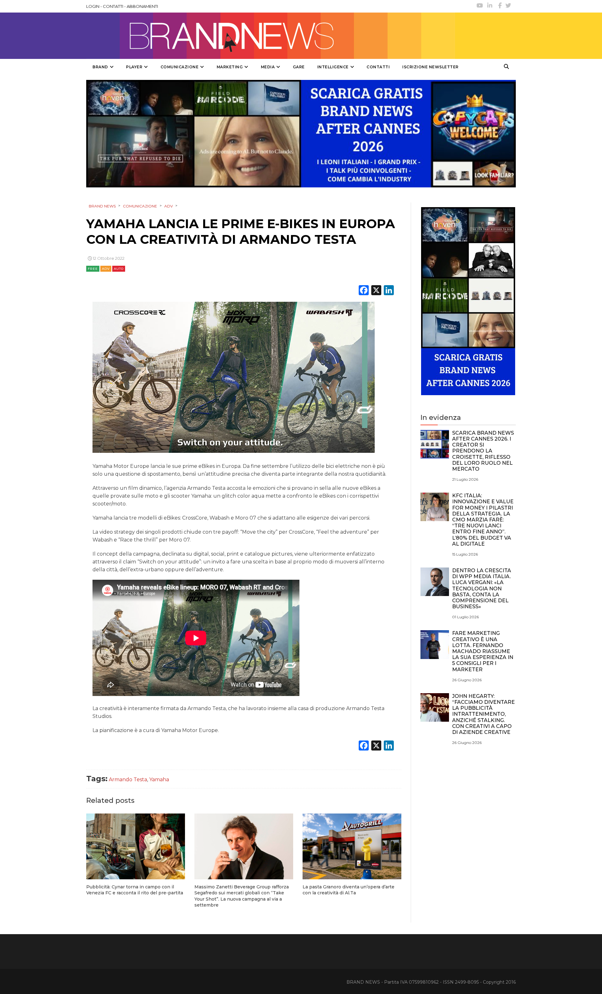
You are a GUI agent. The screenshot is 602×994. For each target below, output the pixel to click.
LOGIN (92, 6)
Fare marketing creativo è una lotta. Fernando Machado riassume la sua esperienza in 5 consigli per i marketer (482, 651)
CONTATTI (113, 6)
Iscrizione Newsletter (430, 67)
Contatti (378, 67)
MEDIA (268, 67)
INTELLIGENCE (333, 67)
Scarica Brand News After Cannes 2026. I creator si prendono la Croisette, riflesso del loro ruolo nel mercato (483, 451)
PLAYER (134, 67)
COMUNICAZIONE (180, 67)
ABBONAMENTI (142, 6)
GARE (299, 67)
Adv (106, 269)
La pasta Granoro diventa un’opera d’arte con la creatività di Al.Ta (348, 890)
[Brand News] (270, 36)
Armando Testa (128, 779)
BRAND (100, 67)
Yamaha (159, 779)
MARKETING (230, 67)
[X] (376, 291)
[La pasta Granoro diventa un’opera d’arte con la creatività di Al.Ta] (352, 846)
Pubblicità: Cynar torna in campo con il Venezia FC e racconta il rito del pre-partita (134, 890)
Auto (119, 269)
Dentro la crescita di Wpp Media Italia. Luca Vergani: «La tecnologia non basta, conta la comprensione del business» (481, 588)
